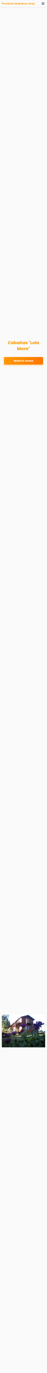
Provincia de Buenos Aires (18, 3)
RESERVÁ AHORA (23, 360)
